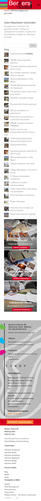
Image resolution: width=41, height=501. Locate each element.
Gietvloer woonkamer (12, 455)
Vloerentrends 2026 (18, 54)
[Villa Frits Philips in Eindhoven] (6, 196)
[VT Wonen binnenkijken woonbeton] (6, 177)
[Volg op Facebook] (6, 366)
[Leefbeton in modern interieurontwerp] (6, 184)
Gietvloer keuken (11, 452)
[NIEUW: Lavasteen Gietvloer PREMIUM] (6, 124)
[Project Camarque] (6, 203)
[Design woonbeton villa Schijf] (6, 165)
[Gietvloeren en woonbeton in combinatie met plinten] (6, 118)
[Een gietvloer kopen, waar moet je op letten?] (6, 93)
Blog (6, 472)
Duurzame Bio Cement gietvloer (23, 104)
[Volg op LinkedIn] (15, 366)
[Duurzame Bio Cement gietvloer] (6, 105)
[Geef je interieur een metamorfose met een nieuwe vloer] (6, 131)
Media (7, 474)
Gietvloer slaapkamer (12, 458)
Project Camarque (17, 201)
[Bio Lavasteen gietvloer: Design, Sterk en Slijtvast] (6, 74)
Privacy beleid (9, 492)
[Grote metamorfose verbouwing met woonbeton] (6, 190)
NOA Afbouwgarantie (12, 487)
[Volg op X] (11, 366)
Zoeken (33, 45)
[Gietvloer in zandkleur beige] (6, 99)
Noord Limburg (23, 441)
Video (7, 477)
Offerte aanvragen (20, 422)
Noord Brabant (10, 441)
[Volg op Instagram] (20, 366)
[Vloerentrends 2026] (6, 55)
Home (6, 11)
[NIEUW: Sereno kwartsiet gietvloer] (6, 61)
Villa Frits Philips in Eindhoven (22, 195)
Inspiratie (12, 350)
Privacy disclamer (10, 489)
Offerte (11, 338)
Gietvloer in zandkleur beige (21, 98)
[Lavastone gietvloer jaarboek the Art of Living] (6, 68)
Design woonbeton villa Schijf (22, 164)
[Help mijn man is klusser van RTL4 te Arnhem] (6, 209)
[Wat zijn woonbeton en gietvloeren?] (6, 112)
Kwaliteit (7, 484)
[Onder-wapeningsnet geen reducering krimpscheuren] (6, 140)
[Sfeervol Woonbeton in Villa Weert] (6, 80)
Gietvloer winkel (10, 463)
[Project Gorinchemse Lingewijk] (6, 215)
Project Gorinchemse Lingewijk (23, 214)
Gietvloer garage (11, 460)
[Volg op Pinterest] (25, 366)
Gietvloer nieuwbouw (12, 450)
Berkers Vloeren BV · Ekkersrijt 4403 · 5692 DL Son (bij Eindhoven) (19, 327)
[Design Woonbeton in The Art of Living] (6, 171)
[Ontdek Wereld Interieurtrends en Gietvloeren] (6, 86)
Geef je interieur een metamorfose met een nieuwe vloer (19, 132)
